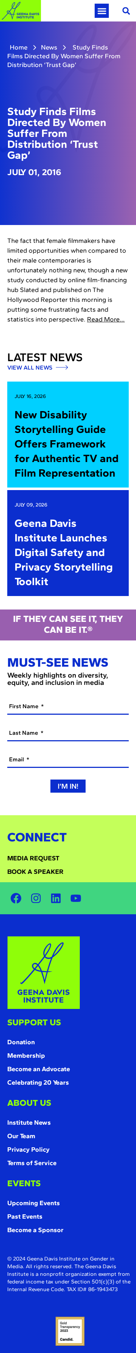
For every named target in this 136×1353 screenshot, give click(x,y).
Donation (21, 1042)
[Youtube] (76, 898)
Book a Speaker (35, 872)
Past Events (24, 1216)
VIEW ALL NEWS (30, 368)
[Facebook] (16, 898)
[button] (102, 11)
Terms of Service (32, 1163)
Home (19, 47)
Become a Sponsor (35, 1230)
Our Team (21, 1136)
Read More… (106, 319)
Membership (26, 1056)
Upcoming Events (33, 1203)
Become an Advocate (38, 1069)
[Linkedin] (56, 898)
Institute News (29, 1123)
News (49, 47)
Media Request (33, 858)
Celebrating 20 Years (38, 1082)
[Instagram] (36, 898)
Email (17, 759)
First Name (24, 706)
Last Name (24, 732)
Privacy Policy (28, 1149)
